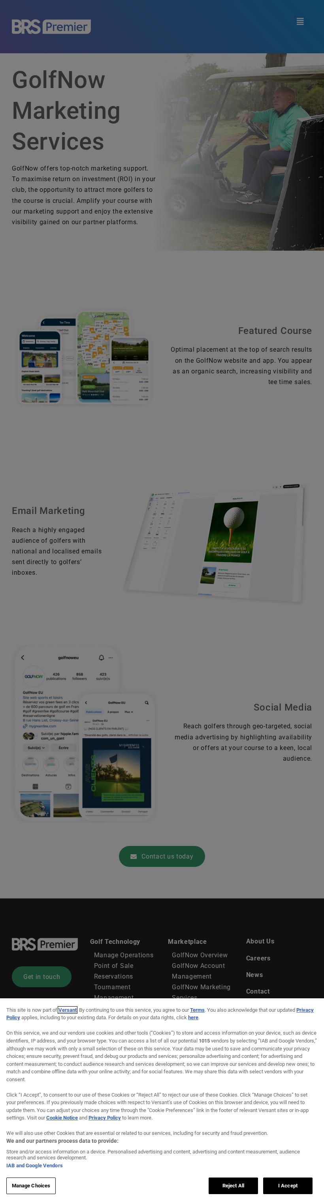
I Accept (288, 1186)
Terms (197, 1010)
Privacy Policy (105, 1118)
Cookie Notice (62, 1118)
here (193, 1017)
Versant (67, 1010)
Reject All (233, 1186)
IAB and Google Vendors (34, 1165)
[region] (162, 1100)
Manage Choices (31, 1186)
